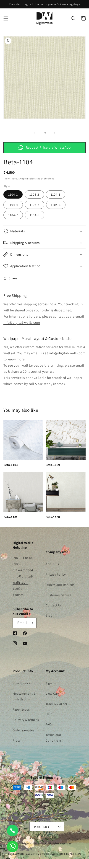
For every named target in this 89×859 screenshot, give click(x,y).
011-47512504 (23, 570)
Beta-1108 (53, 517)
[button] (6, 18)
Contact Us (54, 605)
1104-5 (34, 205)
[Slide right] (55, 133)
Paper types (21, 709)
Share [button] (13, 278)
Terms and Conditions (54, 738)
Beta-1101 (10, 517)
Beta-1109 (53, 465)
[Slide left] (34, 133)
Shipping (23, 178)
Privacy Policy (55, 574)
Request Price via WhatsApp (48, 147)
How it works (22, 683)
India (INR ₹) (42, 827)
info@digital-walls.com (21, 322)
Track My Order (56, 704)
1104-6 (56, 205)
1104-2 (34, 194)
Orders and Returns (60, 585)
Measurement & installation (24, 696)
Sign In (51, 683)
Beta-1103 (10, 465)
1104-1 (13, 194)
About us (52, 564)
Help (49, 714)
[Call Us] (12, 830)
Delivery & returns (26, 720)
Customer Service (58, 595)
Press (17, 740)
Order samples (23, 730)
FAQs (49, 724)
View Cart (52, 693)
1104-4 (13, 205)
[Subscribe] (31, 623)
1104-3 (55, 194)
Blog (49, 615)
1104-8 (34, 215)
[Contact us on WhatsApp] (12, 846)
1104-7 (13, 215)
